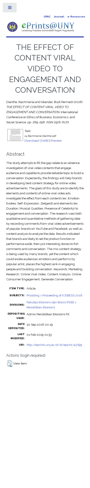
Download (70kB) (36, 140)
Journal (59, 16)
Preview (56, 140)
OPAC (47, 16)
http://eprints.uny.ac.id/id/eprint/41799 (54, 345)
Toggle (10, 8)
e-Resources (76, 16)
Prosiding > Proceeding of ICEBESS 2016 (54, 295)
